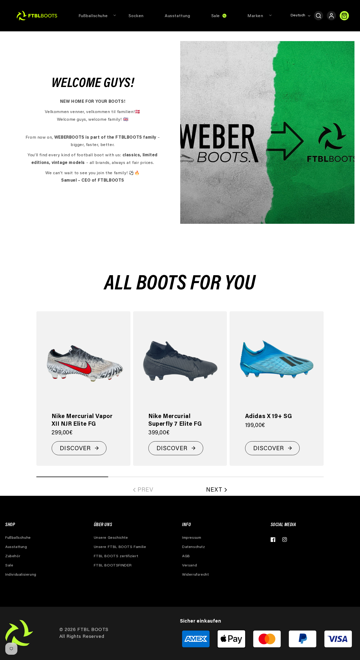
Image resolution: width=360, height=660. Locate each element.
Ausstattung (16, 547)
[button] (93, 15)
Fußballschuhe (18, 538)
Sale (9, 565)
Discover (75, 449)
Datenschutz (193, 547)
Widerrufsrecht (195, 575)
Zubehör (12, 556)
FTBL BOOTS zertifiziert (116, 556)
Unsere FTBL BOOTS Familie (120, 547)
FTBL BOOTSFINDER (113, 565)
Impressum (191, 538)
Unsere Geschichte (111, 538)
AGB (186, 556)
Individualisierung (20, 575)
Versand (189, 565)
